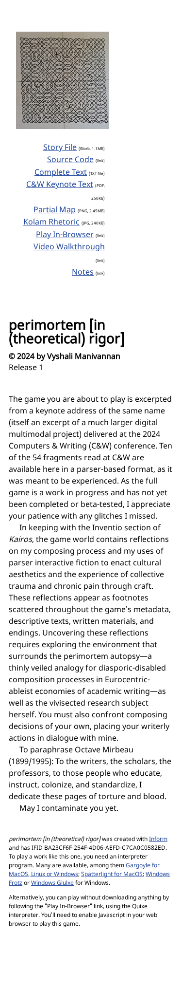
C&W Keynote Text (59, 185)
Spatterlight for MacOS (112, 874)
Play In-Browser (65, 235)
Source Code (70, 160)
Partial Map (54, 210)
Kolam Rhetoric (51, 222)
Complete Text (60, 173)
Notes (83, 273)
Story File (60, 148)
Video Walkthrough (69, 247)
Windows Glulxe (52, 883)
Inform (158, 839)
